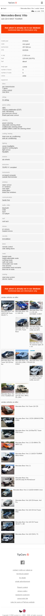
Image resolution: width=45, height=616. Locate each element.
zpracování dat (22, 598)
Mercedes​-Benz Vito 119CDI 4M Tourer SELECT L (7, 313)
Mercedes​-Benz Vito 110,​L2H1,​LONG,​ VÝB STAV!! (22, 362)
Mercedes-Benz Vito (27, 8)
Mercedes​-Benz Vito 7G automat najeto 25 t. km (36, 344)
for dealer (22, 578)
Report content (22, 587)
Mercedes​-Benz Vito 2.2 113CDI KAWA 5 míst (28, 490)
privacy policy (22, 591)
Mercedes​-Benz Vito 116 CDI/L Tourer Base (21, 329)
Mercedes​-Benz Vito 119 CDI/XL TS (26, 534)
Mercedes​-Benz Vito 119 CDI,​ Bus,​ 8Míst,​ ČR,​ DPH (22, 395)
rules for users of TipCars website (23, 602)
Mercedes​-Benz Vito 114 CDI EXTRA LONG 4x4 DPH (36, 328)
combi (37, 8)
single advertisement (22, 581)
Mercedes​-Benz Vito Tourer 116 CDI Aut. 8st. (7, 362)
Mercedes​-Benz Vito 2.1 (23, 465)
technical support (22, 574)
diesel (42, 8)
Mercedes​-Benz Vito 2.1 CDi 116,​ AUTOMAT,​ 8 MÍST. (36, 312)
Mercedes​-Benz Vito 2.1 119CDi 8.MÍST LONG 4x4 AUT (36, 378)
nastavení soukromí (22, 595)
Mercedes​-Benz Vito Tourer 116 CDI (26, 406)
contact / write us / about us (22, 570)
